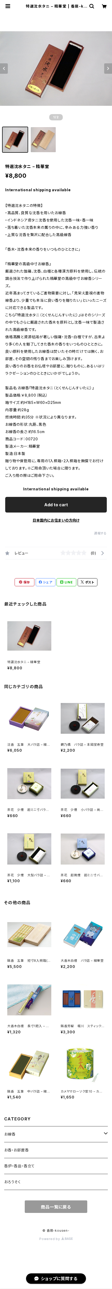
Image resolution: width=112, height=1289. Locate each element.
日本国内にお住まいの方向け (56, 520)
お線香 (9, 1134)
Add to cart (56, 504)
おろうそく (12, 1182)
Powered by (50, 1239)
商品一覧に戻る (56, 1207)
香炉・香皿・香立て (19, 1166)
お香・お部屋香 (16, 1150)
